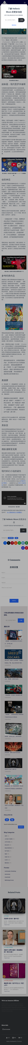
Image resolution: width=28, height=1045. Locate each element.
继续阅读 (14, 25)
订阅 (21, 20)
